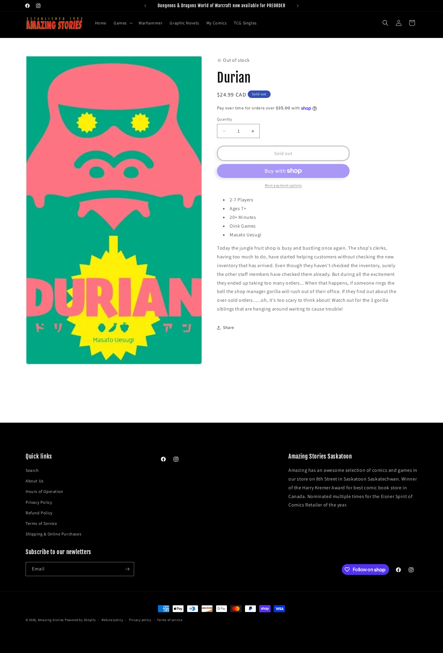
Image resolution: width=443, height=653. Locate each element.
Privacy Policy (39, 502)
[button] (122, 23)
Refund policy (112, 620)
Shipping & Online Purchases (53, 534)
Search (32, 470)
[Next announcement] (297, 5)
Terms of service (169, 620)
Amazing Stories (51, 620)
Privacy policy (140, 620)
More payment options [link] (283, 185)
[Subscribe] (127, 569)
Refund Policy (39, 513)
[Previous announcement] (145, 5)
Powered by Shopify (80, 620)
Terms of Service (41, 523)
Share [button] (228, 327)
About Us (35, 481)
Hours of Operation (44, 491)
